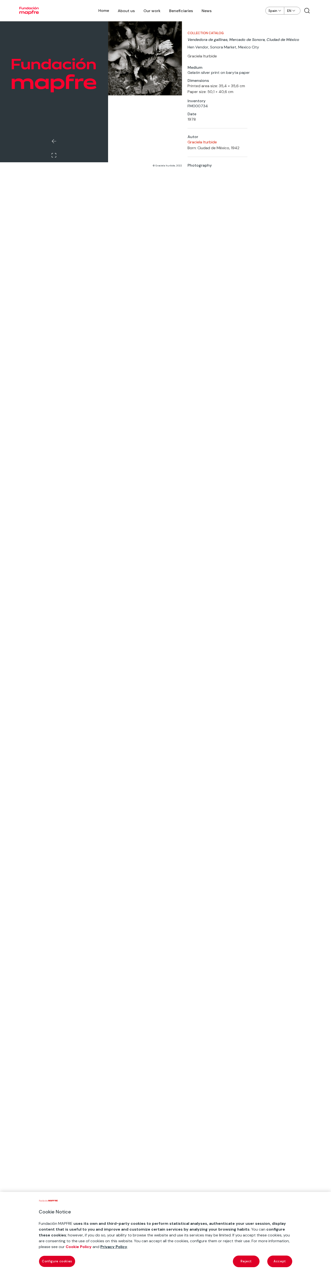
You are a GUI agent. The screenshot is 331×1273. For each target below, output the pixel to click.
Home (103, 10)
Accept (280, 1261)
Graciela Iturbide (202, 142)
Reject (246, 1261)
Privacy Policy (113, 1246)
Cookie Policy (79, 1246)
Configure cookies (57, 1261)
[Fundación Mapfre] (29, 11)
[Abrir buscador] (307, 10)
